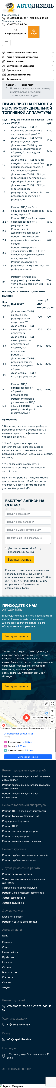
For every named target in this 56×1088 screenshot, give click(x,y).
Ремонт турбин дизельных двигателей (25, 855)
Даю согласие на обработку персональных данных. (24, 550)
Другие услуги (14, 70)
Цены (5, 935)
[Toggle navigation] (6, 43)
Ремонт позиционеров (15, 836)
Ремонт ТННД (10, 826)
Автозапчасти (14, 79)
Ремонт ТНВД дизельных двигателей (24, 810)
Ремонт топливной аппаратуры (22, 57)
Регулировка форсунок (15, 821)
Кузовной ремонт (12, 916)
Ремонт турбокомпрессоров (19, 860)
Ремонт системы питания (17, 874)
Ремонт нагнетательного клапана (22, 841)
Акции (6, 987)
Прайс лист (26, 84)
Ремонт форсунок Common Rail (20, 816)
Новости (7, 962)
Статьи (6, 982)
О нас (5, 947)
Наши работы (10, 952)
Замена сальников (13, 902)
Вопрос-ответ (10, 972)
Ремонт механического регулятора (23, 892)
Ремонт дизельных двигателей (22, 52)
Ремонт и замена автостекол (19, 921)
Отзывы (6, 967)
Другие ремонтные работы (20, 66)
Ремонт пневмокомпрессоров (20, 831)
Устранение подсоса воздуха (19, 887)
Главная (9, 84)
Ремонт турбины (15, 61)
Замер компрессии (13, 897)
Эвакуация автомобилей (19, 74)
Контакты (7, 977)
